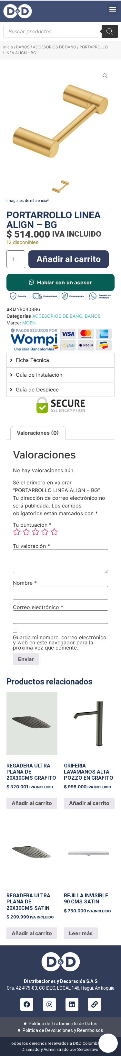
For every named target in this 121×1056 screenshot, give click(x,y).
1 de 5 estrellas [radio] (17, 532)
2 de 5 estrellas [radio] (26, 532)
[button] (112, 9)
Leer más (81, 933)
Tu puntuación (32, 524)
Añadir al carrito (68, 259)
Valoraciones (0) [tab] (38, 433)
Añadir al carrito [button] (32, 803)
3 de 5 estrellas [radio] (35, 532)
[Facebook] (26, 1004)
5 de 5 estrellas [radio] (54, 532)
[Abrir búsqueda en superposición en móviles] (60, 31)
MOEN (29, 322)
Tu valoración (31, 546)
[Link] (94, 1004)
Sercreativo (88, 1049)
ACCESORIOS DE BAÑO (54, 47)
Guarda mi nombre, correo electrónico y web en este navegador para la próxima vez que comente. (59, 642)
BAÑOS (23, 47)
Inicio (8, 47)
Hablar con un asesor (64, 282)
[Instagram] (49, 1004)
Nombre (25, 582)
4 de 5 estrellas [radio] (45, 532)
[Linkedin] (72, 1004)
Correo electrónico (38, 607)
